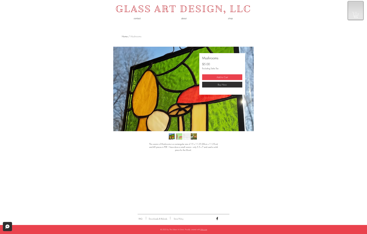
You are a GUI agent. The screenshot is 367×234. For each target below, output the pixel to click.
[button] (355, 15)
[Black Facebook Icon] (217, 219)
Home (125, 36)
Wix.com (203, 229)
